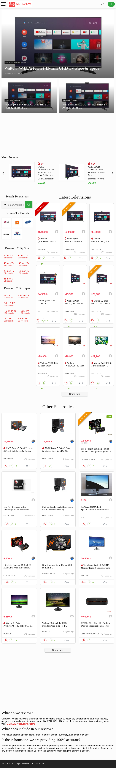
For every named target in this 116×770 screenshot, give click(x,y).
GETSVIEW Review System (21, 723)
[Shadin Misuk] (56, 232)
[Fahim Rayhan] (33, 441)
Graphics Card (88, 459)
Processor (8, 459)
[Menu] (3, 4)
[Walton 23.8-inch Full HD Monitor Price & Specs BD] (58, 601)
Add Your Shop (111, 4)
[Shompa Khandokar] (83, 294)
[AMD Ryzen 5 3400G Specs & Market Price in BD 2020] (58, 426)
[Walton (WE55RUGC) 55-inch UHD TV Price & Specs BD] (101, 216)
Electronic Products (46, 179)
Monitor (85, 576)
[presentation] (3, 173)
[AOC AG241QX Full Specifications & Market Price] (96, 484)
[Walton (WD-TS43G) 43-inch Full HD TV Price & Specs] (75, 278)
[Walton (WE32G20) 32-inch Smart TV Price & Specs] (75, 340)
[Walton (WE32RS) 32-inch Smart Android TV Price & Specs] (48, 340)
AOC (83, 518)
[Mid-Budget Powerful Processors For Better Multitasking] (58, 484)
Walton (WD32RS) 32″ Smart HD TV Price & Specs (101, 366)
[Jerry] (33, 500)
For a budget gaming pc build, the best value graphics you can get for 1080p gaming (96, 451)
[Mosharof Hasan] (110, 558)
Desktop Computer (90, 634)
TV (39, 311)
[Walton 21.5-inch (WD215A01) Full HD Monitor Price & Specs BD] (19, 601)
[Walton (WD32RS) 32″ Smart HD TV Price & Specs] (101, 340)
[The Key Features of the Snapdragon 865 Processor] (19, 484)
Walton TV (42, 249)
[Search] (102, 4)
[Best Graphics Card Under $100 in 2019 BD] (58, 543)
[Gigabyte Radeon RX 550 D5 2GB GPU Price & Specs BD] (19, 543)
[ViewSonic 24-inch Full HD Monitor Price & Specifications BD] (96, 543)
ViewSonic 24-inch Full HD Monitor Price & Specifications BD (95, 568)
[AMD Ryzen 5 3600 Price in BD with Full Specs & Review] (19, 426)
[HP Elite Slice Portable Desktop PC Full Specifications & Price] (96, 601)
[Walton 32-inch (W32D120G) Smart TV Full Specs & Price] (101, 278)
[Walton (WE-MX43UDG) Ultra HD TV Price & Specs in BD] (75, 216)
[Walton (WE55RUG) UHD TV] (48, 278)
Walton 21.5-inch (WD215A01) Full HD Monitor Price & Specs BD (18, 626)
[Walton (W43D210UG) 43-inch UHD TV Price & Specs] (48, 216)
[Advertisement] (58, 683)
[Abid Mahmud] (110, 356)
